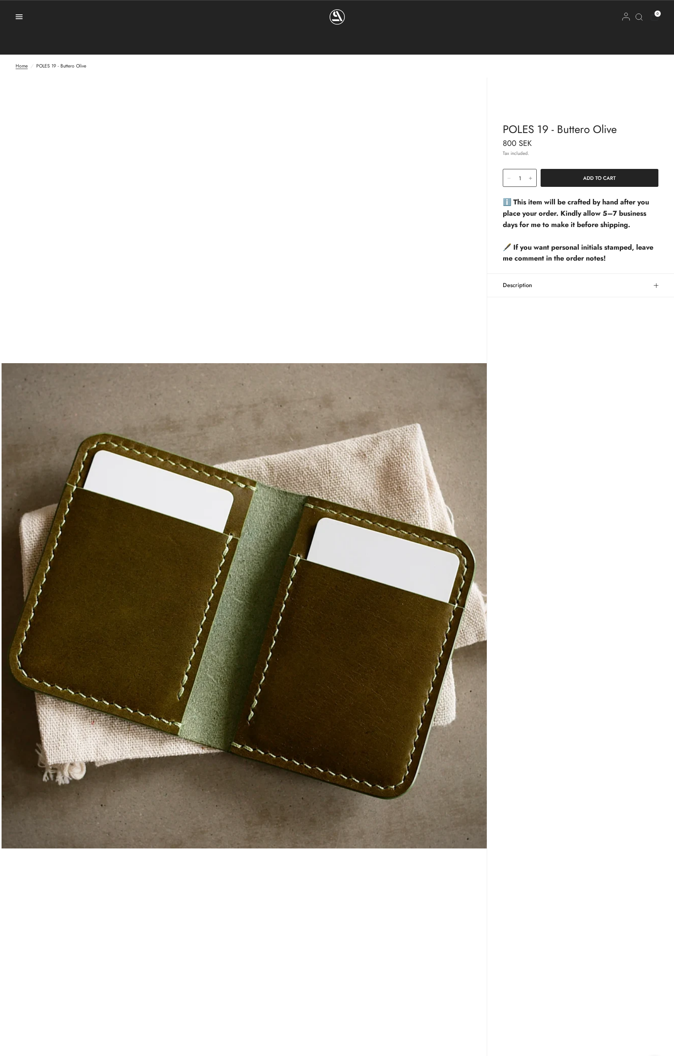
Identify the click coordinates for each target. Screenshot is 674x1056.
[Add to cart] (599, 178)
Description (517, 285)
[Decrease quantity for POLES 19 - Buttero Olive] (509, 178)
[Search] (639, 17)
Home (22, 65)
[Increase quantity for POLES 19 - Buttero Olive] (530, 178)
